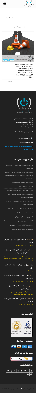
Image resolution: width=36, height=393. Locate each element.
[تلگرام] (11, 370)
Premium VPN (15, 146)
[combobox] (14, 27)
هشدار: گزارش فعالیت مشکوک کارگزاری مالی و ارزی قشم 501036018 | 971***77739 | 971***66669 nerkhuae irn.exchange (19, 175)
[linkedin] (27, 374)
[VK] (8, 370)
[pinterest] (31, 374)
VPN (7, 146)
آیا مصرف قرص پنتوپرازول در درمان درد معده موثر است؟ (18, 221)
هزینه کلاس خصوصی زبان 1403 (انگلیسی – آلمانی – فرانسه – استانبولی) (19, 203)
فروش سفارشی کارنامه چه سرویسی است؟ (22, 229)
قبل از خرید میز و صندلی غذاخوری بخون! (22, 182)
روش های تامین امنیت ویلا (26, 186)
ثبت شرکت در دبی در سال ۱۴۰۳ (25, 213)
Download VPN (27, 149)
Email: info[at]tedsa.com (23, 123)
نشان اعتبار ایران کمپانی (26, 142)
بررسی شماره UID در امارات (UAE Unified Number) (20, 190)
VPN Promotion (26, 146)
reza (31, 265)
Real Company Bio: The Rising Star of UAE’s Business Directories (20, 196)
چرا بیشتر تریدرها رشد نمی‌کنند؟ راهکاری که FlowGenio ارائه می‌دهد (19, 166)
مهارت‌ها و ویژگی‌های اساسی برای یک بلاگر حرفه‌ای (20, 209)
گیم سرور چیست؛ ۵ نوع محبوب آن (24, 217)
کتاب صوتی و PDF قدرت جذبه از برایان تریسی (21, 225)
